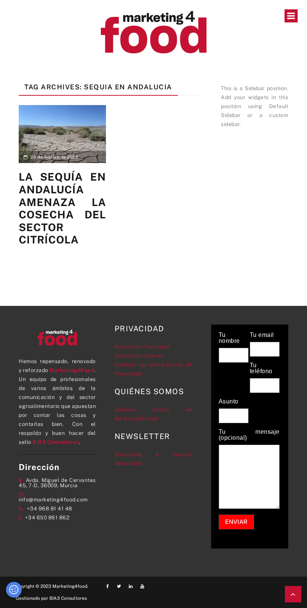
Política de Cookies (139, 356)
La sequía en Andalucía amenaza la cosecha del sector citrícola (62, 208)
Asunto (228, 402)
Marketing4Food (71, 370)
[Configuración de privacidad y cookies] (14, 590)
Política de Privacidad (142, 347)
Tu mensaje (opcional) (249, 435)
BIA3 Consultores (56, 442)
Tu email (262, 335)
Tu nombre (229, 338)
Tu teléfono (261, 368)
